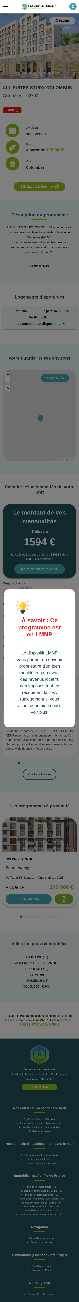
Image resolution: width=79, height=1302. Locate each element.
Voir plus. (39, 712)
